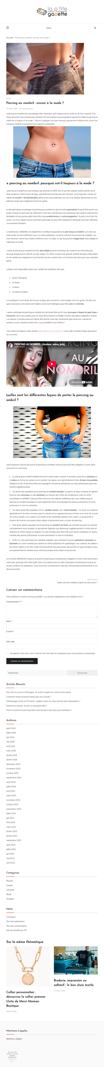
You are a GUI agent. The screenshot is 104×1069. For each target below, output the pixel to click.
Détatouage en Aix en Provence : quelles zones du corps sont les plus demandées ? (43, 701)
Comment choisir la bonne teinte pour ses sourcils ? (28, 697)
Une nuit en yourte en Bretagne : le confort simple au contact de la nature (38, 692)
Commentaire (13, 601)
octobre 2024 (12, 804)
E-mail (10, 631)
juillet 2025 (11, 786)
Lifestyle (10, 890)
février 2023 (11, 831)
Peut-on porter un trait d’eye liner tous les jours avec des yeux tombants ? (39, 710)
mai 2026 (10, 741)
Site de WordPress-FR (16, 930)
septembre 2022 (13, 840)
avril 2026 (10, 746)
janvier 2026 (11, 759)
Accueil (9, 37)
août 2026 (10, 728)
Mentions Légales (14, 1039)
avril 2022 (10, 863)
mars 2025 (11, 795)
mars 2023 (11, 827)
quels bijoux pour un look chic (51, 331)
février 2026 (11, 755)
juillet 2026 (11, 733)
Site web (10, 641)
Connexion (10, 917)
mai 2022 (10, 858)
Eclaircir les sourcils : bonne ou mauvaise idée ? (26, 706)
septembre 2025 (13, 777)
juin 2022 (10, 854)
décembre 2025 (13, 764)
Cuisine (9, 885)
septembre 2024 (13, 809)
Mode (8, 98)
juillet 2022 (11, 849)
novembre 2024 (13, 800)
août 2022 (10, 845)
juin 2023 (10, 818)
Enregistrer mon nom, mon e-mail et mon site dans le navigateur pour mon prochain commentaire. (52, 653)
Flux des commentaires (16, 926)
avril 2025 (10, 791)
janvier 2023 (11, 836)
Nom (9, 621)
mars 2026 (11, 750)
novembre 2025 (13, 768)
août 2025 (10, 782)
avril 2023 (10, 822)
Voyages (10, 899)
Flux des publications (15, 921)
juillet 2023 (11, 813)
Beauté (9, 881)
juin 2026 (10, 737)
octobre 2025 (12, 773)
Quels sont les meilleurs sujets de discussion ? (77, 582)
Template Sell (12, 1060)
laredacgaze (27, 108)
